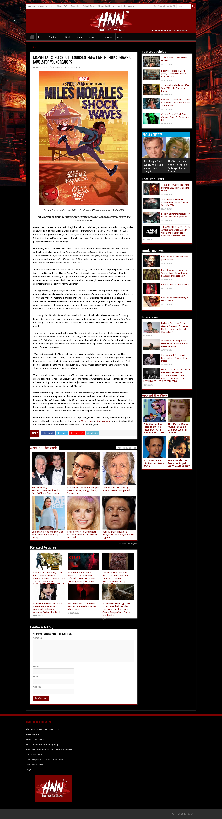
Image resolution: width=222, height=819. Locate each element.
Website (37, 687)
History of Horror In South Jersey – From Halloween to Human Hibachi (174, 74)
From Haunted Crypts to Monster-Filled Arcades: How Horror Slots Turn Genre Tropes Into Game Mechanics (116, 609)
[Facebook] (158, 6)
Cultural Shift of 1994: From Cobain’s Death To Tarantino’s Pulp (175, 117)
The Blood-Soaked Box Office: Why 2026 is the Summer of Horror (175, 88)
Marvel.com (86, 421)
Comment (37, 638)
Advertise (75, 6)
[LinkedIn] (167, 6)
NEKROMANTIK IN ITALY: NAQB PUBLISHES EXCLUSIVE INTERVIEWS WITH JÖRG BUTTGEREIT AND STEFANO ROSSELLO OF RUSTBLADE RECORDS (166, 375)
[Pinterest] (164, 6)
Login (28, 769)
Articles (80, 37)
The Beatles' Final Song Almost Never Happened (116, 489)
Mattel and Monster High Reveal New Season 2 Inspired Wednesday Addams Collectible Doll (47, 608)
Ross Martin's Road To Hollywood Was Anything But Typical (118, 534)
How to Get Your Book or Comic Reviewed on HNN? (50, 749)
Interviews (93, 37)
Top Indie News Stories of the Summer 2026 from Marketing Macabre (175, 188)
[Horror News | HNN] (111, 20)
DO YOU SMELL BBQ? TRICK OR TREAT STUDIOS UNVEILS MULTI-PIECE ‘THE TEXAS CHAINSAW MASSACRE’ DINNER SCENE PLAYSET (49, 580)
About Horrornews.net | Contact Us (42, 729)
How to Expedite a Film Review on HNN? (44, 759)
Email (35, 676)
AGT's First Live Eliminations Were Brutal (153, 463)
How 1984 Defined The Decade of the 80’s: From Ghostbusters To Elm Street (175, 102)
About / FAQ (62, 6)
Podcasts (108, 37)
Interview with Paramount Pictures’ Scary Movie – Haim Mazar (174, 358)
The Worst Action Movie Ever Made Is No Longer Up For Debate (177, 166)
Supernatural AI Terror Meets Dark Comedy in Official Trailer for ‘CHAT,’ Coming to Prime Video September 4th (82, 578)
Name (36, 666)
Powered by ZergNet (128, 544)
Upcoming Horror (106, 6)
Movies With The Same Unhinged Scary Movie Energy (179, 463)
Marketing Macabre (127, 6)
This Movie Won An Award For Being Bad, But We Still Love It (178, 428)
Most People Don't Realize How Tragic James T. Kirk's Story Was (153, 166)
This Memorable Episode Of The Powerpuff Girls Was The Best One (153, 428)
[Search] (193, 6)
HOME (32, 36)
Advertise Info (32, 734)
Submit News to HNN (36, 739)
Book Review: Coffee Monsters (175, 284)
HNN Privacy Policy (34, 764)
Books (68, 37)
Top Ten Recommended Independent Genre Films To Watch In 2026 (174, 202)
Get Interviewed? (34, 754)
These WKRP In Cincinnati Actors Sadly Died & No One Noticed (82, 534)
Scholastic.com (103, 421)
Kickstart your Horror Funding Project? (43, 744)
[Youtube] (171, 6)
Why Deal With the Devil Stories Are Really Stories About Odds (82, 606)
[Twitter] (161, 6)
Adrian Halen (41, 67)
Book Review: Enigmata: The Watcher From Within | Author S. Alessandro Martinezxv (175, 273)
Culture (120, 37)
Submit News (89, 6)
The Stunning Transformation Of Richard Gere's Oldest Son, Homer (47, 490)
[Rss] (155, 6)
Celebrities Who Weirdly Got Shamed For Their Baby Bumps (47, 534)
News (40, 37)
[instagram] (174, 6)
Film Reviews (54, 37)
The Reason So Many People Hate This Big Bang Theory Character (83, 490)
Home (33, 47)
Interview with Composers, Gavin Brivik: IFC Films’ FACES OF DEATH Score (174, 343)
